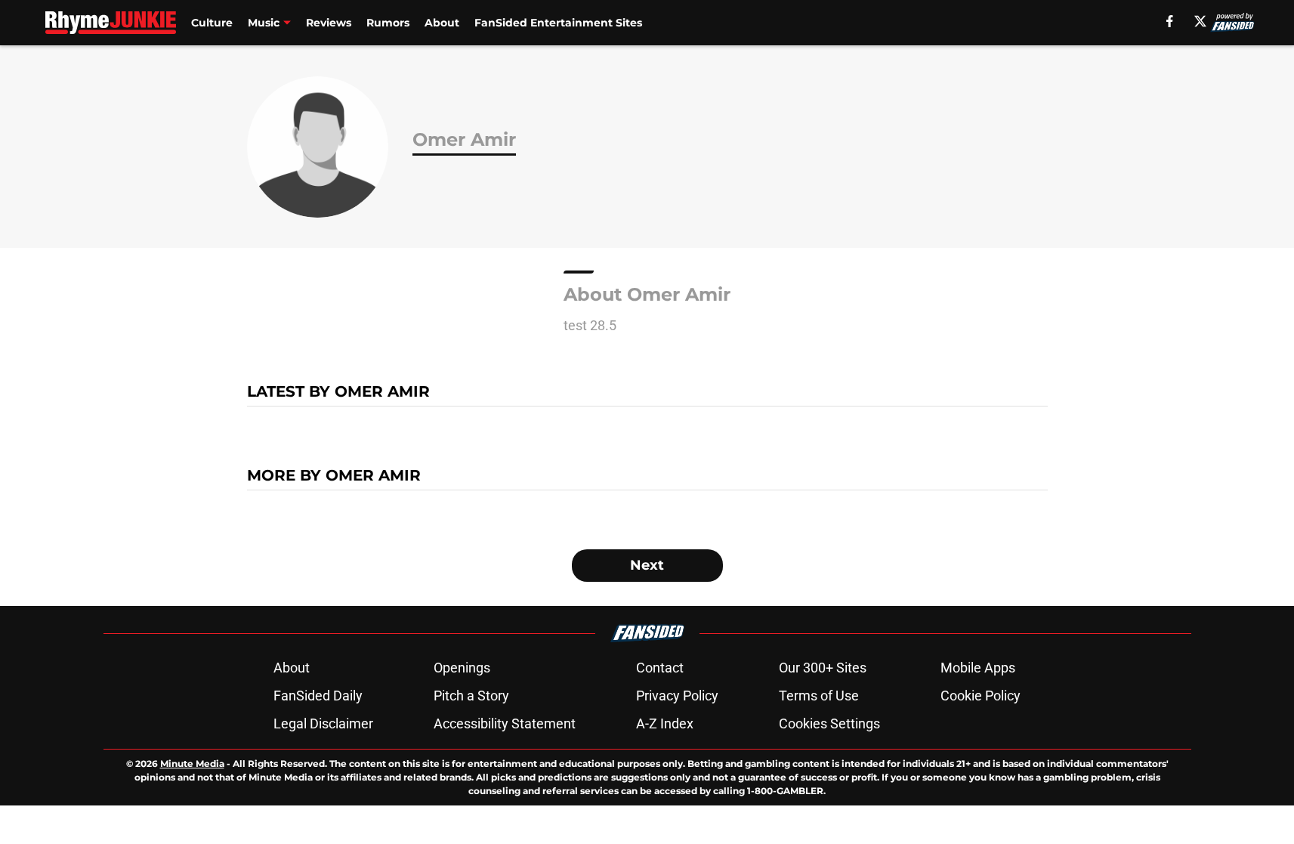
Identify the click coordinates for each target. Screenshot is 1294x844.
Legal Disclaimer (323, 723)
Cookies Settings (829, 723)
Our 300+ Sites (822, 668)
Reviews (328, 22)
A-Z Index (664, 723)
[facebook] (1169, 21)
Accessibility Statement (505, 723)
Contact (660, 668)
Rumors (387, 22)
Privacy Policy (677, 695)
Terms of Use (819, 695)
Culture (212, 22)
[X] (1200, 21)
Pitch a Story (471, 695)
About (442, 22)
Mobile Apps (977, 668)
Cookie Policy (980, 695)
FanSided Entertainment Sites (558, 22)
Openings (462, 668)
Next (647, 565)
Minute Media (192, 763)
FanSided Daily (318, 695)
